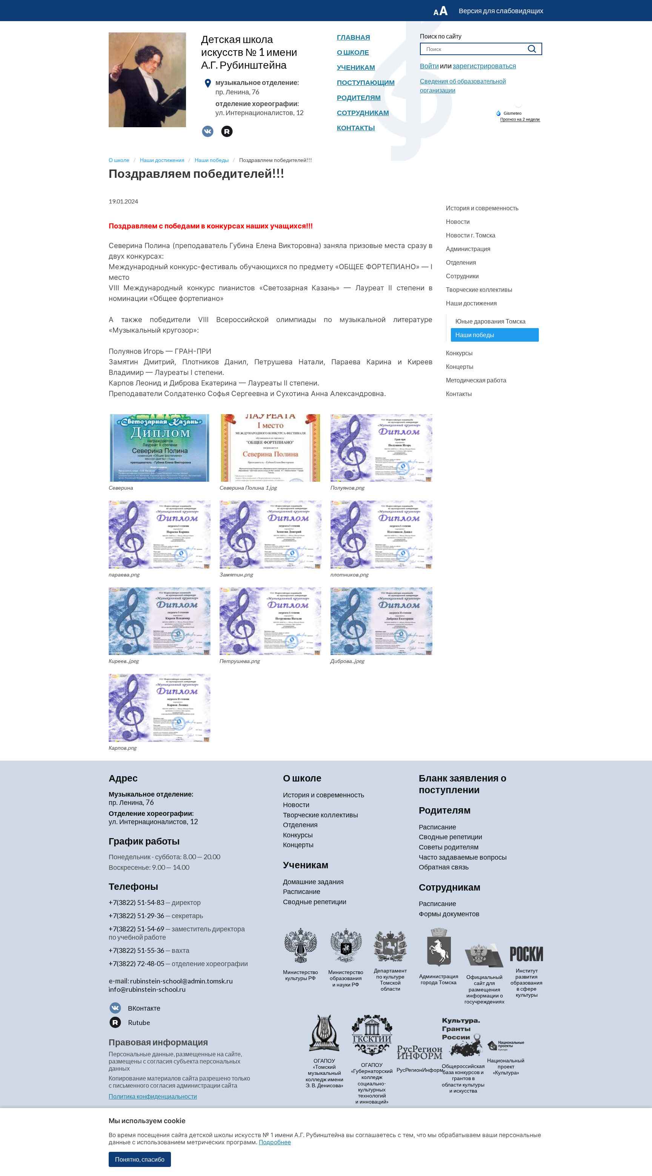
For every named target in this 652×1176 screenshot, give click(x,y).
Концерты (460, 366)
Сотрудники (462, 275)
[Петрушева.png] (270, 621)
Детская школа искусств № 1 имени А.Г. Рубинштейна (249, 51)
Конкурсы (459, 352)
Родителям (359, 97)
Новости (458, 221)
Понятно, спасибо (140, 1159)
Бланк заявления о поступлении (462, 783)
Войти (429, 66)
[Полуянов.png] (381, 448)
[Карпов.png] (160, 708)
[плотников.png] (381, 535)
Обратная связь (444, 867)
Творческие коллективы (479, 289)
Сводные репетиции (314, 901)
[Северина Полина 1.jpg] (270, 448)
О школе (353, 52)
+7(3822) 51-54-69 (136, 929)
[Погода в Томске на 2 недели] (520, 119)
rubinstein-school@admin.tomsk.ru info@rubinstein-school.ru (171, 985)
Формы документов (449, 913)
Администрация (468, 248)
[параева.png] (160, 535)
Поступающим (366, 82)
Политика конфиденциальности (153, 1096)
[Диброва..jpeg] (381, 621)
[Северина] (160, 448)
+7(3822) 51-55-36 (136, 950)
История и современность (482, 207)
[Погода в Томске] (518, 106)
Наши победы (474, 334)
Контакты (356, 127)
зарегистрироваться (484, 66)
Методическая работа (476, 380)
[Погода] (509, 113)
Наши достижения (471, 303)
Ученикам (356, 67)
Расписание (301, 891)
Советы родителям (448, 847)
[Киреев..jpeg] (160, 621)
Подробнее (275, 1142)
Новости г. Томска (470, 235)
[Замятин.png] (270, 535)
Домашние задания (313, 881)
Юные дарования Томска (490, 321)
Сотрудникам (363, 112)
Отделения (461, 262)
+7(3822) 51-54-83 (136, 902)
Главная (353, 37)
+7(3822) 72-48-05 (136, 963)
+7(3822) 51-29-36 (136, 915)
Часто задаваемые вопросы (463, 857)
